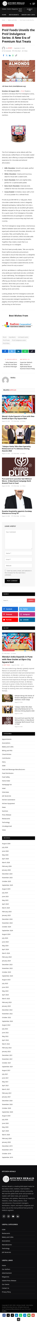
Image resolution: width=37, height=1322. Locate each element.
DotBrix (4, 1311)
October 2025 (6, 881)
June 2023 (5, 987)
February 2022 (7, 1048)
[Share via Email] (28, 1315)
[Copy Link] (16, 55)
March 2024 (6, 953)
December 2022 (7, 1010)
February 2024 (7, 957)
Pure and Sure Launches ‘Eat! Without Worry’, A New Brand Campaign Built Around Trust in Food (17, 481)
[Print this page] (33, 1315)
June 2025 (5, 896)
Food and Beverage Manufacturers (13, 769)
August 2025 (6, 889)
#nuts (4, 337)
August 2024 (6, 934)
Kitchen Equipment (8, 803)
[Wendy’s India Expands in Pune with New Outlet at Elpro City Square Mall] (18, 404)
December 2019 (7, 1146)
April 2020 (5, 1131)
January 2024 (6, 961)
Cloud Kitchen (6, 754)
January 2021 (6, 1097)
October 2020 (6, 1108)
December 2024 (7, 919)
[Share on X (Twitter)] (6, 55)
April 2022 (5, 1040)
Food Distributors (8, 773)
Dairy (4, 762)
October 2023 (6, 972)
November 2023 (7, 968)
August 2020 (6, 1116)
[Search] (31, 3)
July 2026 (5, 847)
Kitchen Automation (8, 800)
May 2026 (5, 855)
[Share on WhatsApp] (12, 55)
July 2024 (5, 938)
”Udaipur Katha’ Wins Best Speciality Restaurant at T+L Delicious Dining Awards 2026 (16, 448)
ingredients (12, 337)
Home (4, 15)
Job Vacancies (6, 796)
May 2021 (5, 1082)
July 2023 (5, 983)
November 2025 (7, 878)
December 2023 (7, 964)
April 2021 (5, 1085)
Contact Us (5, 1288)
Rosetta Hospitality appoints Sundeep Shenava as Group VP (17, 512)
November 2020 (7, 1104)
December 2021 (7, 1055)
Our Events (5, 1284)
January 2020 (6, 1142)
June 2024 (5, 942)
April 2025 (5, 904)
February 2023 (7, 1002)
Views (4, 830)
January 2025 (6, 915)
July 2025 (5, 893)
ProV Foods (6, 340)
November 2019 (7, 1150)
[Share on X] (8, 1315)
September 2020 (7, 1112)
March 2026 (6, 862)
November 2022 (7, 1014)
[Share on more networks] (18, 1319)
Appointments (6, 739)
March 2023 (6, 998)
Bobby (10, 48)
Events (9, 9)
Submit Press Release (9, 1281)
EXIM (3, 766)
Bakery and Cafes (28, 15)
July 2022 (5, 1029)
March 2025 (6, 908)
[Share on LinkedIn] (9, 55)
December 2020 (7, 1101)
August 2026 (6, 843)
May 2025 (5, 900)
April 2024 (5, 949)
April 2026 (5, 859)
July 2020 (5, 1119)
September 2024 (7, 930)
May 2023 (5, 991)
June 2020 (5, 1123)
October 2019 (6, 1153)
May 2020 (5, 1127)
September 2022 (7, 1021)
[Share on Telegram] (24, 1315)
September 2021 (7, 1067)
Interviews (5, 792)
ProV (22, 91)
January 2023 (6, 1006)
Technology (6, 822)
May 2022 (5, 1036)
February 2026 (7, 866)
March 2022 (6, 1044)
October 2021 (6, 1063)
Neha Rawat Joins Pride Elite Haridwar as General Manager (10, 364)
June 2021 (5, 1078)
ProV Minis (6, 343)
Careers (4, 9)
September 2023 (7, 976)
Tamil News (20, 10)
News (4, 807)
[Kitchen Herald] (13, 3)
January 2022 (6, 1051)
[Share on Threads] (12, 1315)
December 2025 (7, 874)
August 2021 (6, 1070)
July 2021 (5, 1074)
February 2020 (7, 1138)
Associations (6, 743)
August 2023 (6, 980)
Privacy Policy (6, 1292)
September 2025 (7, 885)
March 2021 (6, 1089)
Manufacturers (7, 1245)
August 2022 (6, 1025)
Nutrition (5, 811)
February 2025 (7, 912)
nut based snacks (23, 337)
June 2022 (5, 1033)
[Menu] (33, 3)
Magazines (15, 9)
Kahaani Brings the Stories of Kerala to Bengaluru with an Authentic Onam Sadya (24, 698)
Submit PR (30, 10)
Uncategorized (7, 826)
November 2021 (7, 1059)
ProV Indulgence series (19, 340)
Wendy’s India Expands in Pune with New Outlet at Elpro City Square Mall (18, 417)
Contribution (6, 758)
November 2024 (7, 923)
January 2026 (6, 870)
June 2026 (5, 851)
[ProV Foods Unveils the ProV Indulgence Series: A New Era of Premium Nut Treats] (18, 71)
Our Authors (6, 1269)
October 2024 (6, 927)
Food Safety (6, 777)
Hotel (4, 788)
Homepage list (7, 785)
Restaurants (14, 15)
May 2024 (5, 946)
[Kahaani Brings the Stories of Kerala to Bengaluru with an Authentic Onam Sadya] (7, 698)
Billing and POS (7, 750)
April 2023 (5, 995)
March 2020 (6, 1135)
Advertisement (7, 1273)
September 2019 (7, 1157)
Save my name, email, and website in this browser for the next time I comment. (18, 573)
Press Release (6, 815)
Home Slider (6, 781)
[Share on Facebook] (3, 55)
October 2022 (6, 1017)
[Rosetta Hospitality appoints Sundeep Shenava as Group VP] (18, 499)
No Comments (7, 51)
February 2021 (7, 1093)
